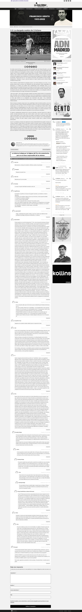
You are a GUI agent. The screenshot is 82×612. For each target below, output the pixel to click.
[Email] (36, 67)
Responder (48, 174)
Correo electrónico (14, 590)
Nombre (12, 585)
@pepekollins (61, 167)
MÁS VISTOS (57, 60)
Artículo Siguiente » (46, 149)
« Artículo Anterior (14, 149)
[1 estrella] (28, 63)
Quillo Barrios (18, 61)
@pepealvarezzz (66, 169)
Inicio (12, 26)
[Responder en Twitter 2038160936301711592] (56, 175)
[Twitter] (27, 67)
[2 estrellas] (29, 63)
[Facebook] (25, 67)
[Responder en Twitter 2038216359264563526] (56, 193)
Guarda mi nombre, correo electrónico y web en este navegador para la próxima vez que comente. (29, 602)
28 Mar (67, 196)
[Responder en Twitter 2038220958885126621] (56, 163)
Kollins (57, 167)
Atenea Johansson (56, 70)
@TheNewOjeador (59, 169)
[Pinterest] (32, 67)
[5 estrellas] (32, 63)
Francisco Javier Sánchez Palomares (59, 80)
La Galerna (55, 85)
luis (15, 355)
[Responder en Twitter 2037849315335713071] (56, 212)
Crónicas (16, 26)
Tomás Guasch (59, 65)
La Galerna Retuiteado (62, 166)
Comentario (13, 572)
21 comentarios (48, 61)
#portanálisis (58, 182)
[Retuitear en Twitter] (58, 166)
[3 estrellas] (30, 63)
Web (11, 594)
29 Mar (66, 167)
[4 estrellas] (31, 63)
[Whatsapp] (34, 67)
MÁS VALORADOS (67, 60)
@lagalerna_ (63, 178)
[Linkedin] (30, 67)
